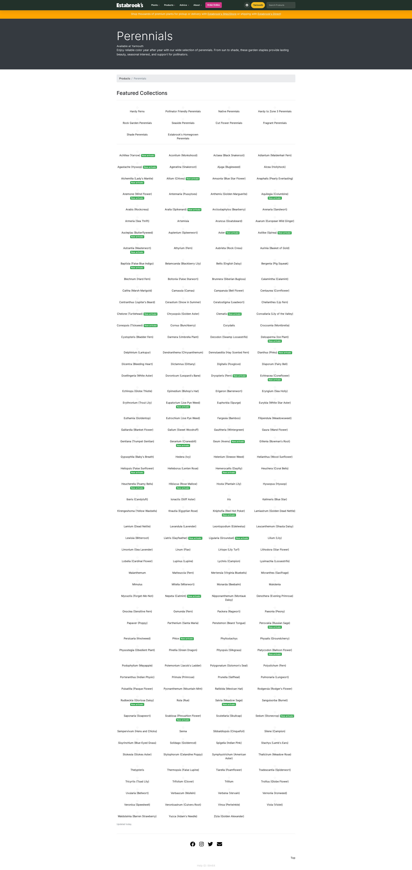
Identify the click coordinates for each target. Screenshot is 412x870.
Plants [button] (154, 5)
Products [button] (168, 5)
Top (293, 857)
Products (124, 78)
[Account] (247, 5)
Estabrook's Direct (269, 13)
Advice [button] (183, 5)
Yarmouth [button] (258, 5)
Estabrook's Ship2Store (222, 13)
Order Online (213, 5)
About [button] (196, 5)
